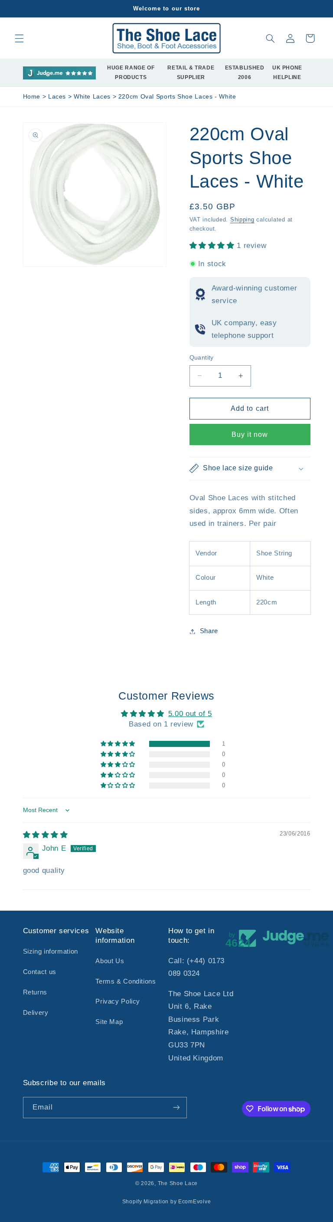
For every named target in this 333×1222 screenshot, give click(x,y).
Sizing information (50, 951)
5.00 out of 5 (190, 714)
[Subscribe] (176, 1107)
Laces (58, 96)
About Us (109, 961)
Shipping (242, 220)
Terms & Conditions (125, 981)
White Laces (93, 96)
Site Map (109, 1021)
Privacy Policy (117, 1001)
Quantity (201, 357)
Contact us (39, 971)
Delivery (36, 1012)
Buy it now (250, 434)
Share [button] (209, 631)
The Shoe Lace (178, 1183)
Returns (35, 992)
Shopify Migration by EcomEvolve (166, 1201)
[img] (45, 835)
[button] (19, 38)
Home (32, 96)
